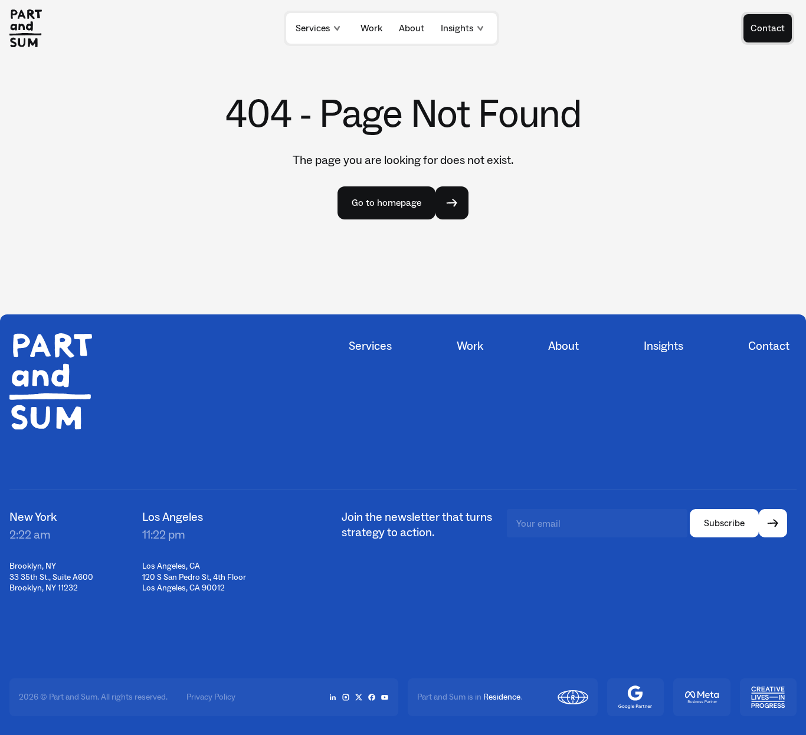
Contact (768, 346)
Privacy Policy (210, 697)
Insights (457, 28)
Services (313, 28)
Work (470, 346)
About (563, 346)
